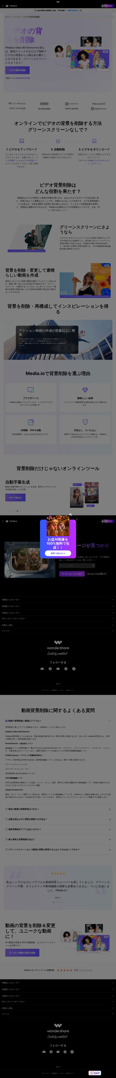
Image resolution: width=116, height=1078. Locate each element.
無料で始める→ (58, 553)
